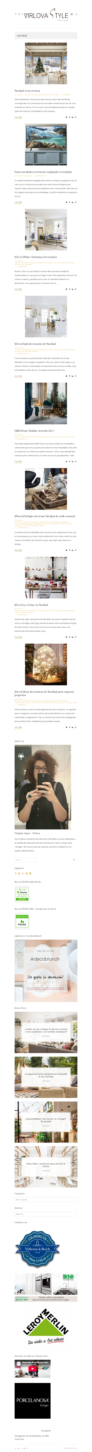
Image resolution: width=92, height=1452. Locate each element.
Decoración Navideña (40, 95)
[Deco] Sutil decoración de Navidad (35, 344)
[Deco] (28, 95)
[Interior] (19, 522)
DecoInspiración (42, 437)
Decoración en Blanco (44, 263)
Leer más (18, 117)
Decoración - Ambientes (59, 522)
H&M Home (63, 437)
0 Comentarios (40, 176)
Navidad (28, 176)
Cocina (24, 611)
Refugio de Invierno (31, 525)
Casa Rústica (44, 522)
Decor (28, 703)
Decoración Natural (23, 351)
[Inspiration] (26, 701)
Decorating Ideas (57, 703)
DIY (66, 703)
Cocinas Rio (32, 611)
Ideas (70, 703)
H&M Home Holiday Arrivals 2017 (34, 430)
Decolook (54, 437)
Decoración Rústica (58, 524)
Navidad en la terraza (27, 90)
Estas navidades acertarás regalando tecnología (43, 172)
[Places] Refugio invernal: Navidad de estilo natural (45, 516)
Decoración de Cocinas (47, 611)
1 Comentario (22, 267)
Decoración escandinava (64, 263)
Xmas (57, 95)
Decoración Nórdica (41, 524)
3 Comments (21, 705)
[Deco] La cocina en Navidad (31, 605)
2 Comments (66, 95)
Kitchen (18, 612)
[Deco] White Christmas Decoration (36, 257)
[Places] (27, 522)
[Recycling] (36, 701)
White (52, 95)
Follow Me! (19, 1439)
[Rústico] (34, 522)
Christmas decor (27, 263)
